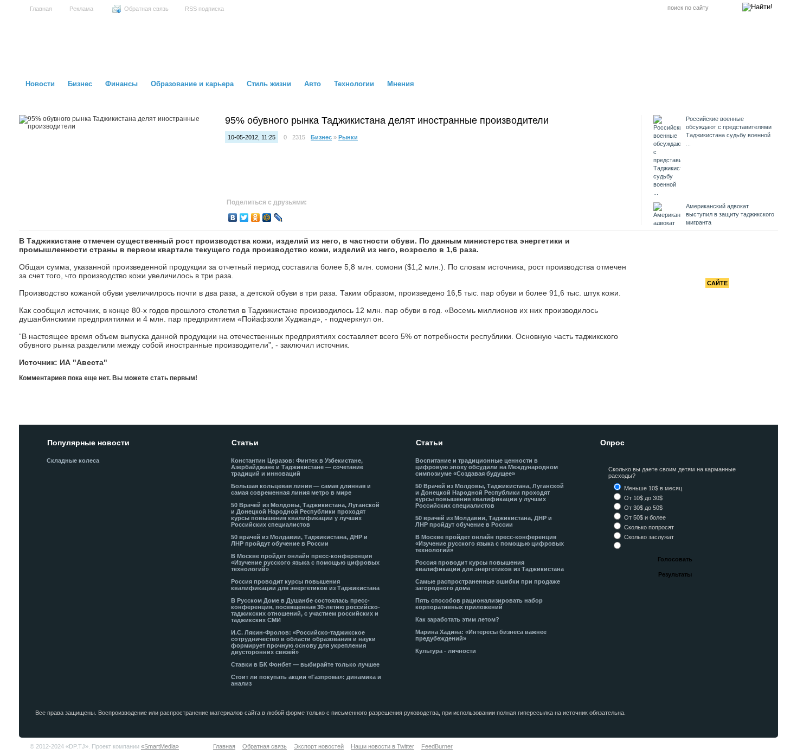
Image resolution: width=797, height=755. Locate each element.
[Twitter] (244, 217)
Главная (41, 8)
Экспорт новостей (319, 746)
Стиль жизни (269, 84)
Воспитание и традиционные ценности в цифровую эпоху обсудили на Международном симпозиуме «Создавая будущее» (486, 467)
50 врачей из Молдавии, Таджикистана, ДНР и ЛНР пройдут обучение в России (299, 540)
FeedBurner (437, 746)
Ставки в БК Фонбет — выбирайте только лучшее (305, 664)
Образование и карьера (192, 84)
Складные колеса (73, 460)
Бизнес (80, 84)
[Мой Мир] (267, 217)
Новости (40, 84)
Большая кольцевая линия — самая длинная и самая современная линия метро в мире (301, 489)
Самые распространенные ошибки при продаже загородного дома (487, 584)
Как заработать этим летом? (457, 619)
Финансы (121, 84)
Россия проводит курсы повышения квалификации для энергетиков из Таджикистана (305, 584)
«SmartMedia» (160, 746)
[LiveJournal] (278, 217)
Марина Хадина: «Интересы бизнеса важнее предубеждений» (481, 635)
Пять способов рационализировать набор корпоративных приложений (479, 603)
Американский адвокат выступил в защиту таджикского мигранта (730, 214)
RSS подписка (204, 8)
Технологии (354, 84)
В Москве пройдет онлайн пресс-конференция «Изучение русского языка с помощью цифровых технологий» (305, 562)
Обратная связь (146, 8)
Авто (312, 84)
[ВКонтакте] (233, 217)
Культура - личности (445, 651)
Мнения (400, 84)
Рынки (348, 137)
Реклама (81, 8)
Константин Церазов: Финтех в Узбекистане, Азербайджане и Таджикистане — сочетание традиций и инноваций (297, 467)
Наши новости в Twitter (382, 746)
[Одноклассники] (255, 217)
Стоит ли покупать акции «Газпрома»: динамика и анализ (306, 680)
